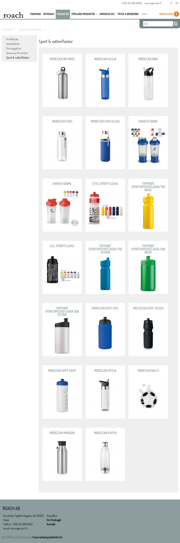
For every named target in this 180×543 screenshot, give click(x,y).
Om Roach (48, 14)
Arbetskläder (13, 44)
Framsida (35, 14)
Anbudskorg (166, 14)
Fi (171, 3)
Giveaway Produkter (17, 53)
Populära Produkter (83, 14)
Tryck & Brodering (128, 14)
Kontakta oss (107, 14)
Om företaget (54, 520)
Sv (176, 3)
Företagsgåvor (13, 48)
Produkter (63, 14)
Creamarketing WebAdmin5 (47, 537)
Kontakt (51, 524)
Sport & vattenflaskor (30, 29)
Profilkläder (12, 39)
